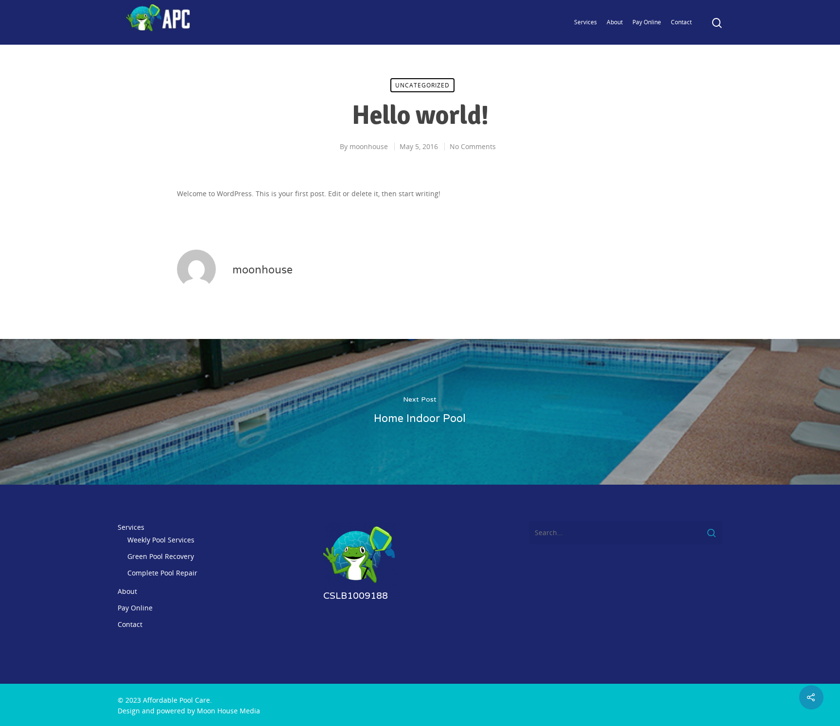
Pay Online (646, 22)
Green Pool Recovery (160, 556)
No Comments (473, 146)
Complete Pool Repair (162, 572)
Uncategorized (422, 85)
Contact (681, 22)
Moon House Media (228, 710)
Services (585, 22)
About (615, 22)
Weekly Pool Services (160, 539)
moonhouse (369, 146)
